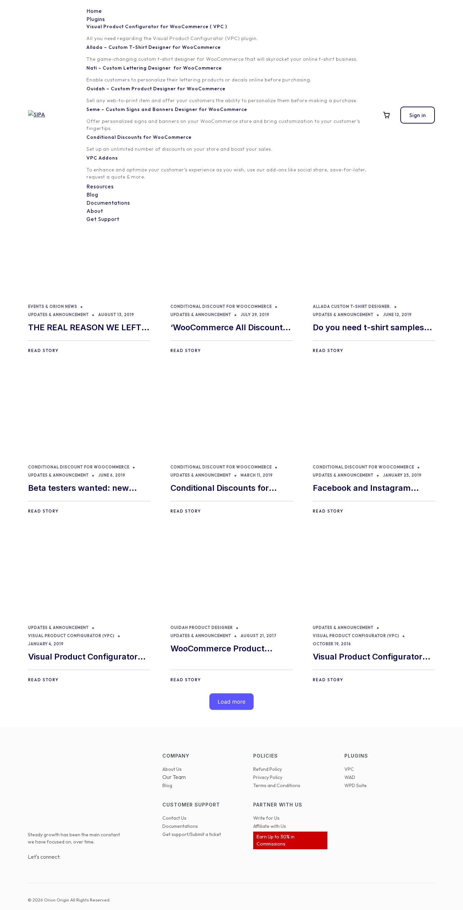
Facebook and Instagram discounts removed (362, 488)
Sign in (417, 115)
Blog (167, 785)
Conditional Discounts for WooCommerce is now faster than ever (227, 488)
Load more (231, 701)
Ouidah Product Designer (201, 627)
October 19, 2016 (332, 644)
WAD (349, 777)
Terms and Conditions (276, 785)
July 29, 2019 (255, 314)
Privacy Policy (267, 777)
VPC (349, 769)
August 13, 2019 (116, 314)
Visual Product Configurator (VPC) (71, 635)
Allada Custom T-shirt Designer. (352, 306)
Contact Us (174, 818)
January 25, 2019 (402, 475)
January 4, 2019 (46, 644)
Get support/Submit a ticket (191, 834)
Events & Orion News (52, 306)
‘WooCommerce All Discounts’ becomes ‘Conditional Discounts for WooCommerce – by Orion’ (230, 328)
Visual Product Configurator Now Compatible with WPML (369, 657)
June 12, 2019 (397, 314)
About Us (172, 769)
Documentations (180, 826)
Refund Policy (267, 769)
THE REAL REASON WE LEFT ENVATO (84, 328)
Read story (43, 350)
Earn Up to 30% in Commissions (276, 840)
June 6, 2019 (111, 475)
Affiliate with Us (269, 826)
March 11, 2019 (257, 475)
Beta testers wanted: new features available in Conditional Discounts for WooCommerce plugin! (78, 488)
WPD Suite (355, 785)
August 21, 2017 (259, 635)
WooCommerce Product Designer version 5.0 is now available (223, 649)
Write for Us (266, 818)
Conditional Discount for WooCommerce (221, 306)
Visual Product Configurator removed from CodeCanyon (83, 657)
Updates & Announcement (58, 314)
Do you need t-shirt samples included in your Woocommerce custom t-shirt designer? (372, 328)
